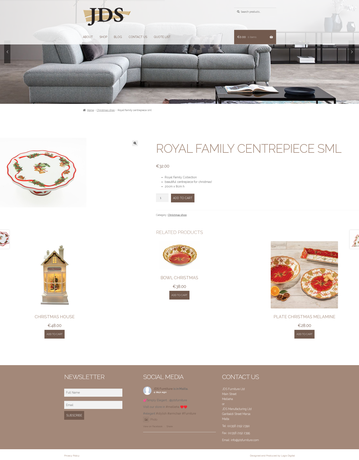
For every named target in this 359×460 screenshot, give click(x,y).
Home (90, 110)
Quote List (162, 37)
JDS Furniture (163, 388)
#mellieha (172, 407)
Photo (153, 419)
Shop (103, 37)
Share (169, 426)
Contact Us (138, 37)
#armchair (174, 413)
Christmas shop (106, 110)
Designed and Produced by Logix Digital (272, 455)
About (88, 37)
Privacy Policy (72, 455)
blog (118, 37)
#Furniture (189, 413)
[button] (135, 143)
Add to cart (182, 198)
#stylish (161, 413)
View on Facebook (152, 426)
